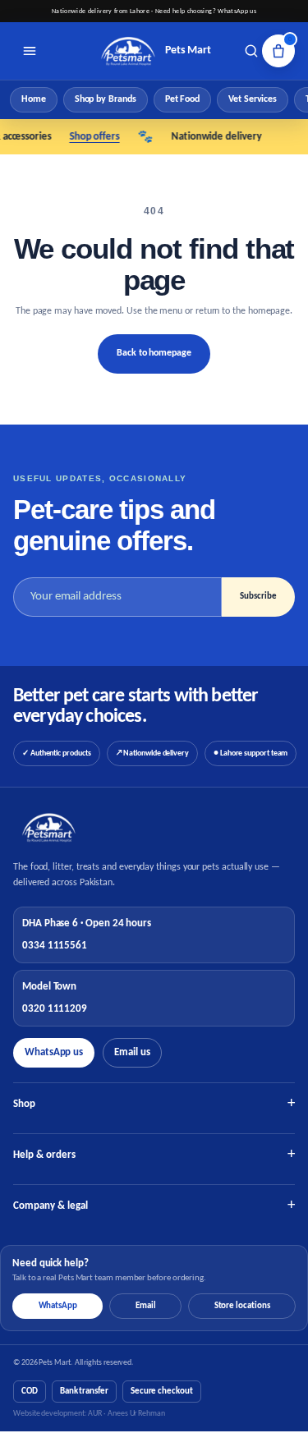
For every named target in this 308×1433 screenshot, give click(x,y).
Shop (154, 1104)
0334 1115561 (54, 945)
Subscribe (258, 596)
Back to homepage (154, 353)
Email (146, 1306)
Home (33, 99)
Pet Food (182, 99)
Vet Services (252, 99)
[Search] (251, 50)
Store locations (242, 1306)
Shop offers (89, 136)
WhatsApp (58, 1306)
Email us (131, 1052)
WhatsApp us (54, 1052)
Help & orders (154, 1155)
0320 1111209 (54, 1009)
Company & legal (154, 1206)
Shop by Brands (105, 99)
